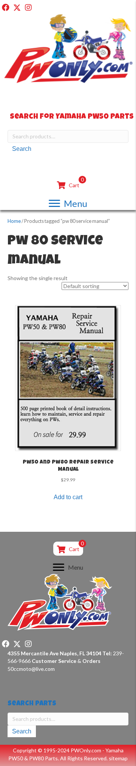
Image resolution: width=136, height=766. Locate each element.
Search (21, 149)
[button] (5, 7)
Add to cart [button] (68, 497)
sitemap (118, 758)
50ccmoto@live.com (31, 669)
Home (14, 221)
